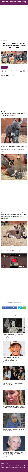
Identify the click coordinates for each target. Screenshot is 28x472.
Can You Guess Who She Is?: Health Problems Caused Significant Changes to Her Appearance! (14, 407)
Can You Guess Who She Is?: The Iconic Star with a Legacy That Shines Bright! (13, 335)
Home (2, 38)
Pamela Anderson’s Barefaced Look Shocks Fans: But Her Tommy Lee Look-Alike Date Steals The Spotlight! (13, 453)
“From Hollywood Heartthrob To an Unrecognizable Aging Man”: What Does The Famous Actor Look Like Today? (13, 359)
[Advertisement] (14, 23)
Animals (4, 67)
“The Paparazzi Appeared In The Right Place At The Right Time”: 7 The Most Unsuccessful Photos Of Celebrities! (13, 383)
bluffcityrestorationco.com (14, 2)
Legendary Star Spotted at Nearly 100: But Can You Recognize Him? (13, 430)
